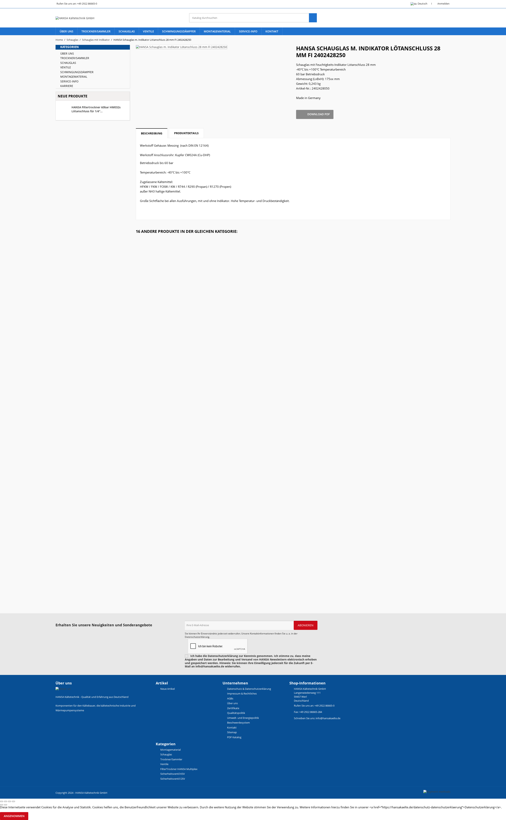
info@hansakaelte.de (328, 718)
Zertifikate (233, 708)
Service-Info (248, 31)
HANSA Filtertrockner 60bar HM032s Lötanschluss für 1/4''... (96, 109)
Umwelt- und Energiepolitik (243, 718)
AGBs (230, 698)
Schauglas (127, 31)
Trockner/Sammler (95, 31)
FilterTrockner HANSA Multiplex (178, 769)
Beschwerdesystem (238, 722)
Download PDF (315, 114)
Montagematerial (217, 31)
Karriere (66, 86)
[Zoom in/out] (13, 801)
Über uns (66, 31)
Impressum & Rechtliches (242, 693)
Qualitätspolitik (236, 713)
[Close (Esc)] (1, 801)
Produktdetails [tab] (186, 133)
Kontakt (271, 31)
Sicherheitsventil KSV (172, 774)
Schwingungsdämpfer (179, 31)
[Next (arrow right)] (5, 804)
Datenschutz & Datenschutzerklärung (249, 689)
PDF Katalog (234, 737)
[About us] (63, 688)
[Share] (5, 801)
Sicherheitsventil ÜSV (172, 778)
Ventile (148, 31)
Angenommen (14, 816)
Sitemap (232, 732)
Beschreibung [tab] (151, 133)
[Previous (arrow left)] (1, 804)
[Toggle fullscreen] (9, 801)
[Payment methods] (436, 791)
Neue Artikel (167, 689)
